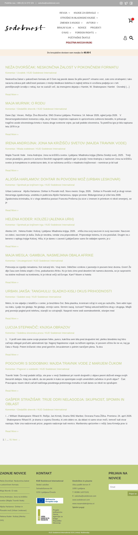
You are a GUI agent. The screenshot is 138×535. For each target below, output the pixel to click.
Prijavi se (133, 494)
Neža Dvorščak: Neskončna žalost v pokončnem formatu (61, 67)
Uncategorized (24, 260)
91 (10, 439)
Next (16, 439)
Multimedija (85, 533)
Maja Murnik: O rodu (25, 103)
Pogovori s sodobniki (27, 369)
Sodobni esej (23, 297)
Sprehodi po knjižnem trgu (30, 185)
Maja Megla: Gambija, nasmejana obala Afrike (49, 255)
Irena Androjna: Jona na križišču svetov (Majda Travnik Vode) (66, 143)
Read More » (11, 94)
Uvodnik (21, 73)
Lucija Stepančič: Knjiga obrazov (37, 327)
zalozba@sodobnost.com (49, 3)
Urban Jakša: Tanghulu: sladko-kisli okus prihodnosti (58, 291)
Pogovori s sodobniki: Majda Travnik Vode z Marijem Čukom (63, 363)
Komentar (10, 73)
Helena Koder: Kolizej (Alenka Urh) (39, 219)
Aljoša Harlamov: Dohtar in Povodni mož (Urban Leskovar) (62, 179)
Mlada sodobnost (25, 149)
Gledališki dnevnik (26, 109)
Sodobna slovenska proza (30, 333)
